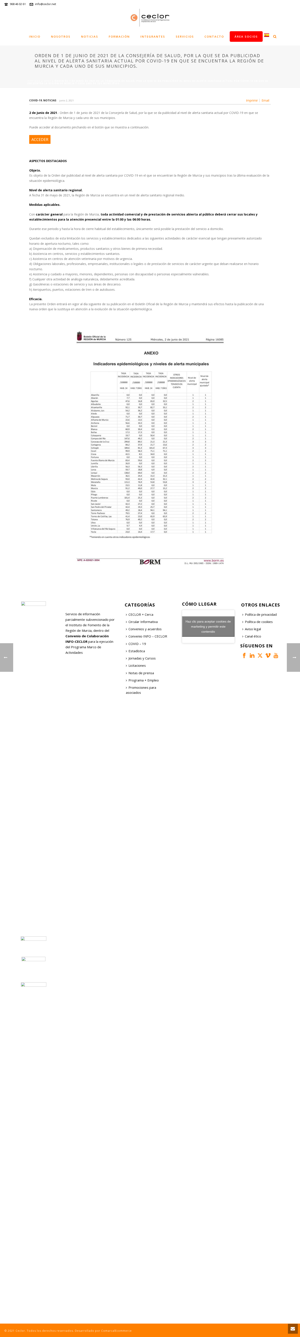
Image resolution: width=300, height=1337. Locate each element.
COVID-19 (35, 100)
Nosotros (60, 36)
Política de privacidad (261, 614)
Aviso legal (253, 629)
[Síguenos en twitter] (260, 656)
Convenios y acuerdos (145, 629)
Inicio (34, 36)
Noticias (89, 36)
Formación (119, 36)
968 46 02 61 (18, 4)
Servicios (185, 36)
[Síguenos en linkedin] (252, 656)
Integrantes (152, 36)
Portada (33, 80)
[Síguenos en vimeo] (268, 656)
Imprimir (252, 100)
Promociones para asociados (141, 690)
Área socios (246, 36)
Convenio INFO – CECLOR (147, 636)
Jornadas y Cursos (142, 658)
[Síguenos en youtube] (275, 656)
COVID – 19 (137, 643)
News (47, 80)
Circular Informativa (143, 621)
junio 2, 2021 (66, 100)
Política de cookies (259, 621)
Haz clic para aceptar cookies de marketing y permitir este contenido (208, 626)
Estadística (136, 651)
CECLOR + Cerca (140, 614)
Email (265, 100)
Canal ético (253, 636)
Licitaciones (137, 665)
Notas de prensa (141, 673)
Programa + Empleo (143, 680)
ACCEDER (39, 139)
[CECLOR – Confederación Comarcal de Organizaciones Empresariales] (150, 17)
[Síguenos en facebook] (244, 656)
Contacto (214, 36)
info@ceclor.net (45, 4)
